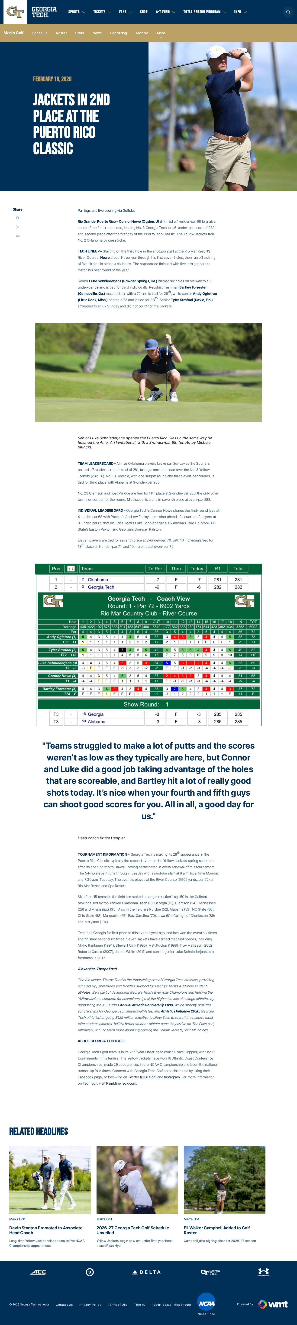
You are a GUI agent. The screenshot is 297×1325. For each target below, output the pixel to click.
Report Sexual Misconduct (171, 1304)
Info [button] (237, 12)
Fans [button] (122, 12)
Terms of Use (118, 1304)
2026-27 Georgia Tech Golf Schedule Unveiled (133, 1230)
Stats (79, 33)
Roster (61, 33)
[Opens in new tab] (38, 1272)
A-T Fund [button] (163, 12)
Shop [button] (144, 12)
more (161, 33)
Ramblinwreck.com (121, 1083)
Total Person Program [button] (202, 12)
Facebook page (90, 1077)
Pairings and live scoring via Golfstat (106, 210)
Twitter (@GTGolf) (142, 1077)
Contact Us (64, 1304)
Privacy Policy (90, 1304)
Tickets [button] (100, 12)
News (97, 33)
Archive (142, 33)
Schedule (40, 33)
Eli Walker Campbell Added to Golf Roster (217, 1230)
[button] (288, 12)
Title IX (139, 1304)
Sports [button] (74, 12)
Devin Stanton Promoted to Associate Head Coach (45, 1230)
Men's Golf (13, 32)
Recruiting (118, 33)
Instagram (172, 1077)
